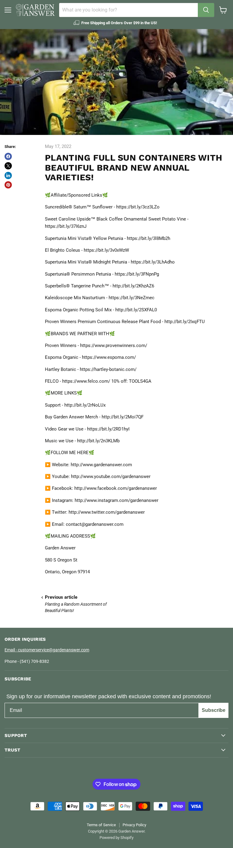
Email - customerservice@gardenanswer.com (47, 649)
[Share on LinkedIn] (8, 175)
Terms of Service (101, 825)
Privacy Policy (134, 825)
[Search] (206, 10)
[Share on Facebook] (8, 156)
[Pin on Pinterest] (8, 184)
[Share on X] (8, 165)
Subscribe (213, 710)
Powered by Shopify (116, 837)
